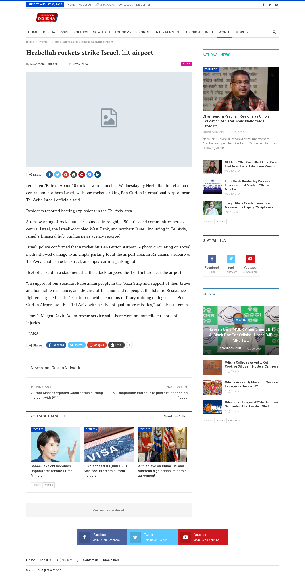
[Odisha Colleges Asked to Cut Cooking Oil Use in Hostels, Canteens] (212, 367)
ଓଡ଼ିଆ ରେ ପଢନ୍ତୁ (105, 4)
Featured (37, 429)
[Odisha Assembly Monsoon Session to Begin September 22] (212, 387)
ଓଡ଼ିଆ (64, 32)
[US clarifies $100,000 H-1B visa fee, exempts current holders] (109, 444)
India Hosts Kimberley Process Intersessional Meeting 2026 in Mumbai (247, 185)
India (209, 32)
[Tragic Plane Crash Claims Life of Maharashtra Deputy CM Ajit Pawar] (212, 208)
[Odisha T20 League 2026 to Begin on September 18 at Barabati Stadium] (212, 407)
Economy (123, 32)
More (240, 32)
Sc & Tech (101, 32)
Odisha (49, 32)
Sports (142, 32)
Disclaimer (143, 4)
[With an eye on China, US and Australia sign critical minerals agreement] (162, 444)
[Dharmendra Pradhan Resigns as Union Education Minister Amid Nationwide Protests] (241, 89)
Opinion (193, 32)
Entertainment (167, 32)
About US (85, 4)
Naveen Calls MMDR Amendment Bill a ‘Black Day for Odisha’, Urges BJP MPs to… (240, 335)
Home (72, 4)
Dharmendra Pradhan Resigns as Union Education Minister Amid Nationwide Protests (236, 121)
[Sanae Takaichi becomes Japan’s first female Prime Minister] (55, 444)
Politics (80, 32)
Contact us (125, 4)
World (224, 32)
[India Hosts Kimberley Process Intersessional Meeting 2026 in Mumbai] (212, 186)
